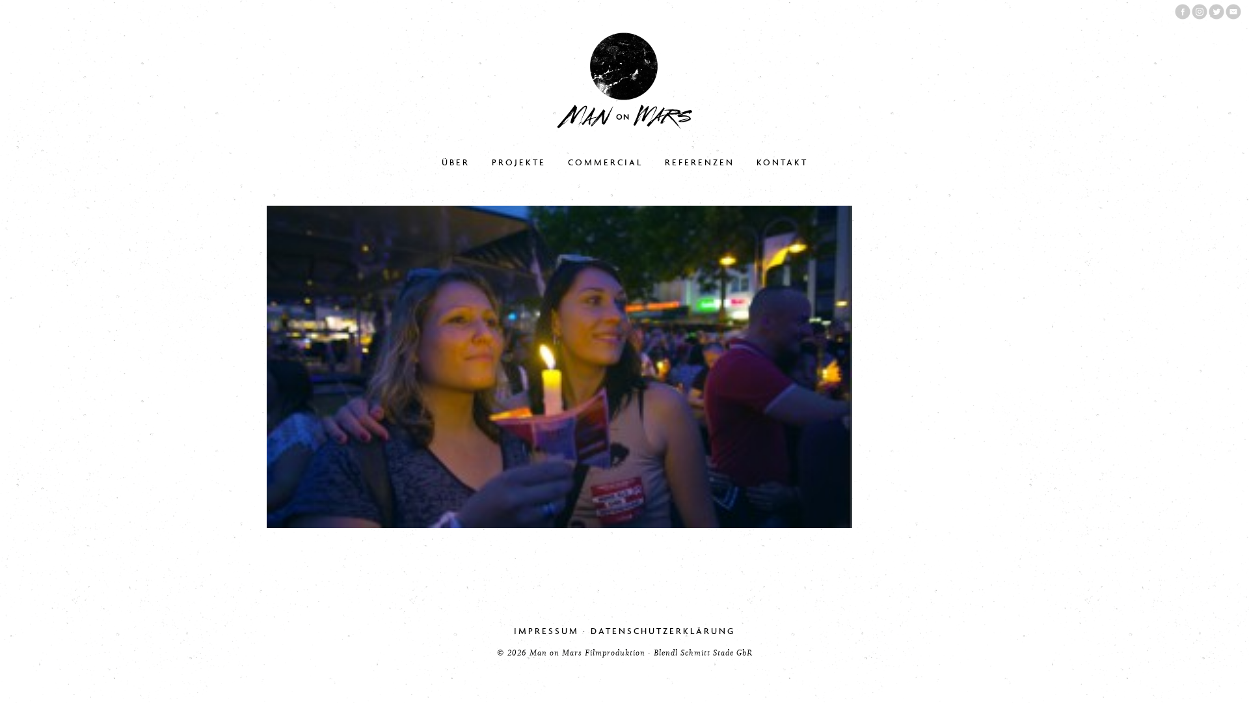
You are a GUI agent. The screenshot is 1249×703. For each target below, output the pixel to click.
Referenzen (699, 162)
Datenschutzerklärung (663, 631)
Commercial (605, 162)
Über (456, 162)
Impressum (546, 631)
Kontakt (782, 162)
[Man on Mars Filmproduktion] (624, 126)
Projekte (519, 162)
